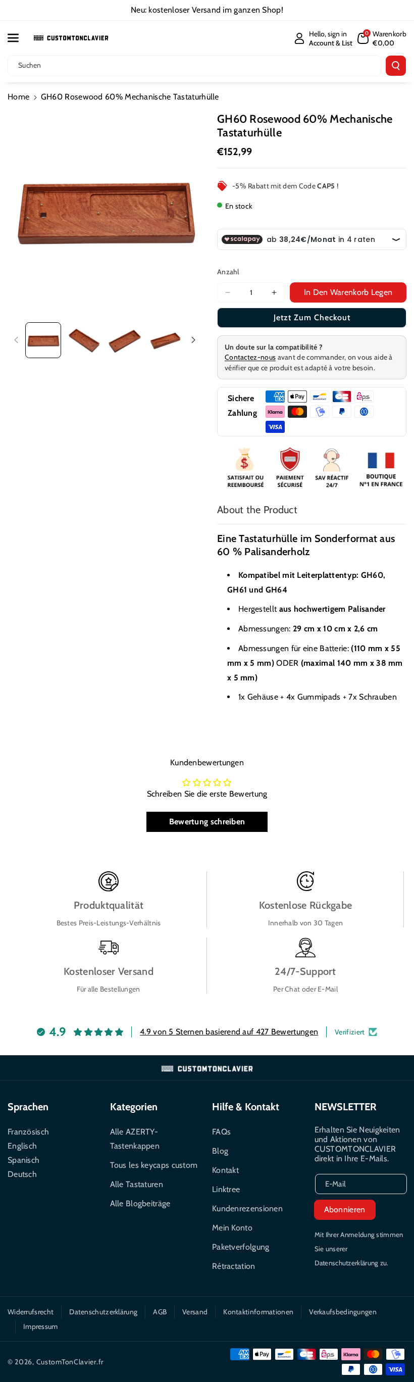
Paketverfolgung (241, 1247)
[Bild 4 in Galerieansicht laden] (165, 340)
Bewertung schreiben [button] (207, 821)
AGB (160, 1311)
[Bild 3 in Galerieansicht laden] (125, 340)
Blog (220, 1151)
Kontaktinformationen (258, 1311)
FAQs (221, 1132)
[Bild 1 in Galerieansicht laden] (43, 340)
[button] (19, 38)
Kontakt (225, 1170)
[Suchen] (396, 66)
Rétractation (233, 1266)
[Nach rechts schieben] (193, 340)
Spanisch (23, 1160)
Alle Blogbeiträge (140, 1203)
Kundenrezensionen (247, 1208)
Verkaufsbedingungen (343, 1311)
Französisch (28, 1132)
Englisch (22, 1146)
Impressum (40, 1326)
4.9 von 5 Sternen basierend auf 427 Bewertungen (229, 1031)
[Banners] (311, 468)
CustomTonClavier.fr (70, 1361)
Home (18, 97)
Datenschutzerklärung (103, 1311)
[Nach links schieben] (16, 340)
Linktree (226, 1189)
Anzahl (228, 271)
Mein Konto (232, 1227)
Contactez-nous (250, 357)
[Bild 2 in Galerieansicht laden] (84, 340)
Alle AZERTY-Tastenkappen (135, 1139)
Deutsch (22, 1174)
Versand (195, 1311)
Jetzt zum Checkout (312, 317)
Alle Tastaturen (137, 1184)
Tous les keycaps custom (154, 1165)
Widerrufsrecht (31, 1311)
